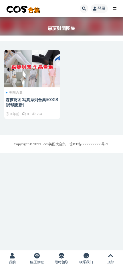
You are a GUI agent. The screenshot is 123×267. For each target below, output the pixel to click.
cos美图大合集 (54, 144)
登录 (102, 9)
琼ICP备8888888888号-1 (89, 144)
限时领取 (61, 262)
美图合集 (16, 92)
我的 (12, 262)
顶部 (110, 262)
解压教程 (37, 262)
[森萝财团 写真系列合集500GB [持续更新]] (32, 67)
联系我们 (86, 262)
